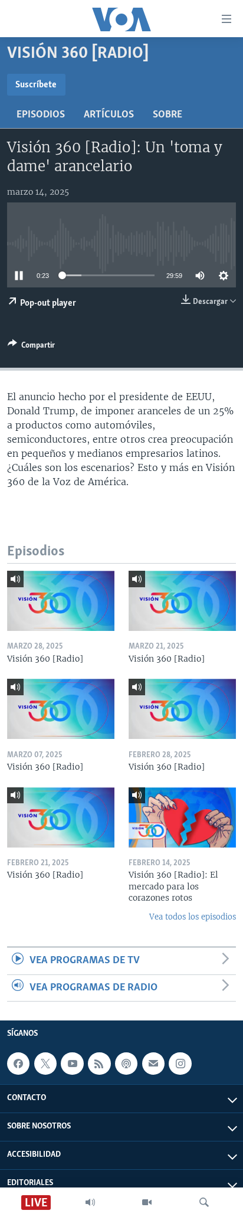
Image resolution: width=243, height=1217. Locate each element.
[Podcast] (126, 1063)
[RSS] (99, 1063)
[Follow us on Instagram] (180, 1063)
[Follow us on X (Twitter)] (45, 1063)
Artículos (109, 115)
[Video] (147, 1202)
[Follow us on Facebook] (18, 1063)
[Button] (31, 347)
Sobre (167, 115)
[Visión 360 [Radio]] (60, 601)
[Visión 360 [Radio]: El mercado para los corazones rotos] (182, 817)
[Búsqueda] (204, 1202)
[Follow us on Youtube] (72, 1063)
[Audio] (90, 1202)
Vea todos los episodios (192, 917)
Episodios (41, 115)
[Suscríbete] (153, 1063)
